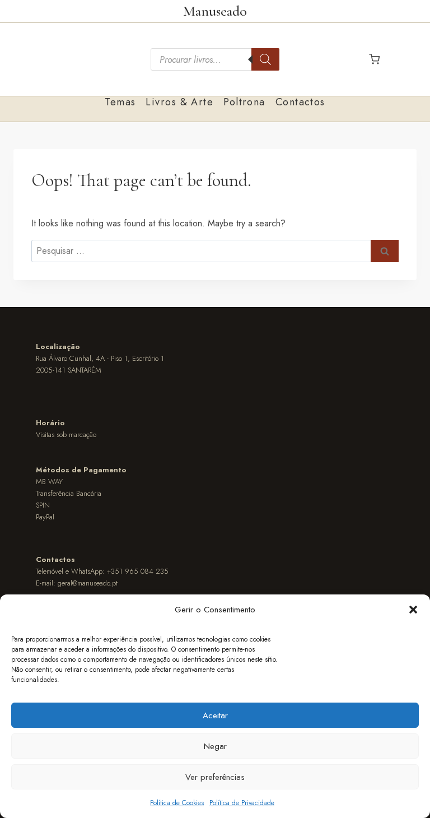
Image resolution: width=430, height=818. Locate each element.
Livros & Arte (179, 102)
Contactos (300, 102)
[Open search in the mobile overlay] (215, 59)
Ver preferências (215, 777)
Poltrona (244, 102)
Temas (120, 102)
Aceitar (215, 715)
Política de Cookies (177, 803)
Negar (215, 746)
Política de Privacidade (241, 803)
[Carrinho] (374, 59)
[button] (413, 609)
